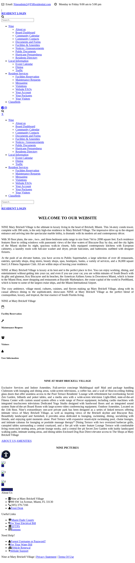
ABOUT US (8, 440)
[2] (2, 465)
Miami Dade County (22, 520)
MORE (8, 489)
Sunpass (16, 529)
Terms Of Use (66, 556)
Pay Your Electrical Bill (23, 523)
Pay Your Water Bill (21, 544)
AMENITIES (24, 440)
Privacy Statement (46, 556)
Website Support (19, 550)
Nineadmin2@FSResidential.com (32, 4)
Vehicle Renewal (21, 547)
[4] (2, 484)
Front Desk (17, 508)
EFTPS (16, 526)
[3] (2, 475)
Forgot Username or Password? (28, 541)
